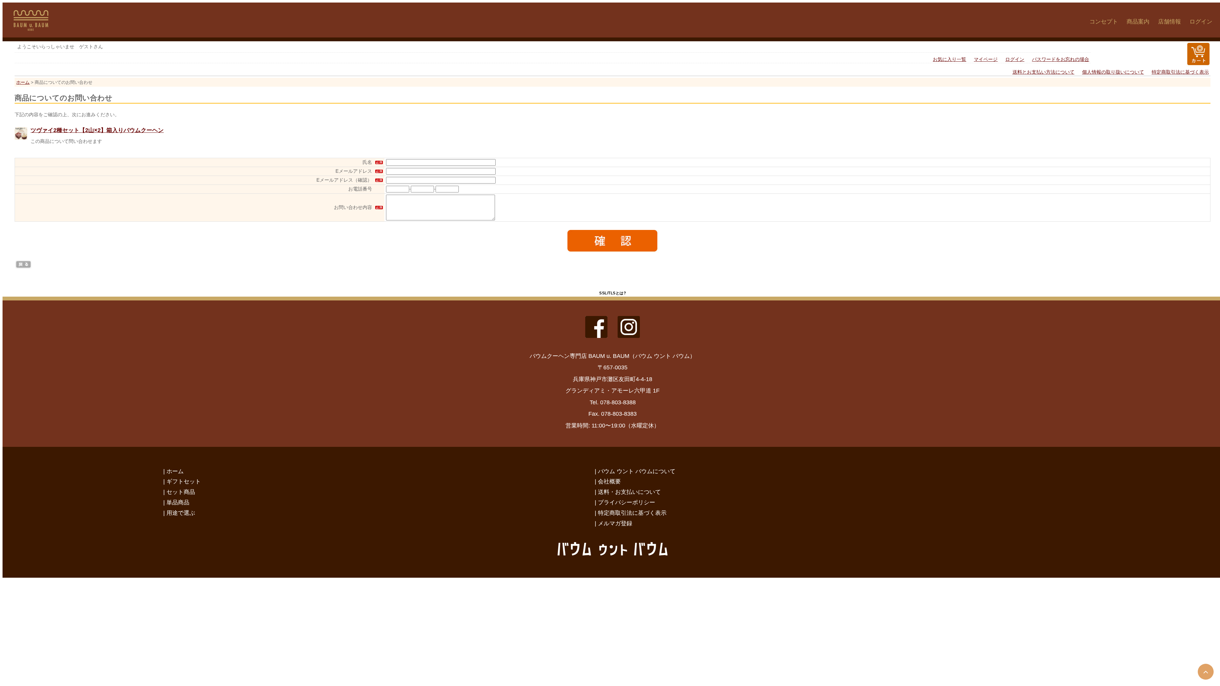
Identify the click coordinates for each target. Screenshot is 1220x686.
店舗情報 (1169, 21)
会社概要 (609, 481)
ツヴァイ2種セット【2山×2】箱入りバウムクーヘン (97, 130)
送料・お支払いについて (629, 491)
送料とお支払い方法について (1043, 72)
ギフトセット (183, 481)
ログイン (1201, 21)
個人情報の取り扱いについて (1113, 72)
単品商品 (177, 502)
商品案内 (1138, 21)
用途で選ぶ (180, 512)
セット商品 (180, 491)
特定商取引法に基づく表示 (1180, 72)
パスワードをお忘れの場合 (1060, 59)
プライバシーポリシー (626, 502)
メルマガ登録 (615, 523)
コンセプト (1103, 21)
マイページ (986, 59)
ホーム (23, 82)
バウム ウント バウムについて (636, 471)
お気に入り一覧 (949, 59)
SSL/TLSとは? (612, 293)
